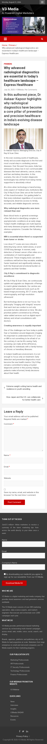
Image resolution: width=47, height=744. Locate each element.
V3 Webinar (14, 690)
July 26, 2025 (9, 90)
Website (7, 478)
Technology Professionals (20, 671)
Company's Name (9, 563)
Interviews (14, 705)
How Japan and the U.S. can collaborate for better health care (23, 398)
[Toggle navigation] (5, 39)
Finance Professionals (18, 675)
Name (7, 455)
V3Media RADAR (17, 712)
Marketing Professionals (19, 660)
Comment (9, 424)
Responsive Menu (42, 2)
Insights (13, 709)
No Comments (31, 90)
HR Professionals (17, 664)
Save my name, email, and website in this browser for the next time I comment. (21, 493)
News (12, 702)
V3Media (20, 90)
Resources (14, 716)
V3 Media (10, 9)
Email (7, 467)
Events (13, 720)
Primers (8, 64)
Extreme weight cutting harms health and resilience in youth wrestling (24, 387)
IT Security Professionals (20, 667)
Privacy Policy (22, 736)
